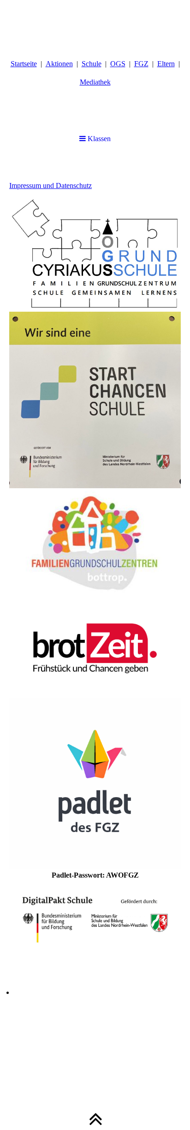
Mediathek (95, 82)
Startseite (24, 64)
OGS (117, 64)
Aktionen (59, 64)
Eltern (166, 64)
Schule (91, 64)
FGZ (141, 64)
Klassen (98, 139)
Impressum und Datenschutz (50, 185)
